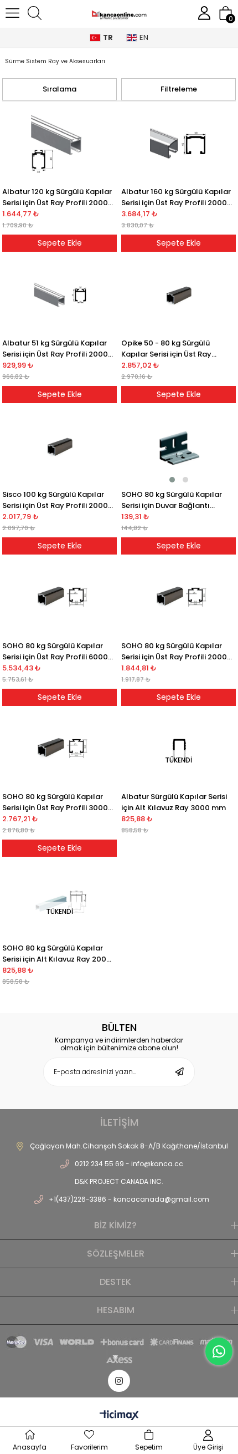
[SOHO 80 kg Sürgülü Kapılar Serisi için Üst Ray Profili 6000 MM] (59, 598)
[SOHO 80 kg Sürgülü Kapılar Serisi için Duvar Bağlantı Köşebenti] (178, 447)
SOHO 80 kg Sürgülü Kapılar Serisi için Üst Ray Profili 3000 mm (55, 802)
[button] (172, 479)
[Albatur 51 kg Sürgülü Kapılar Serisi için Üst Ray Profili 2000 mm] (59, 295)
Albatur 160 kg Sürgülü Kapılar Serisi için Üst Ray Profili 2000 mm (176, 197)
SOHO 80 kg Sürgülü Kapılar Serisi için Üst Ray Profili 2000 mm (174, 651)
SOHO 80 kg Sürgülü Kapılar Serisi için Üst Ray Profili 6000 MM (55, 651)
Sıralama (59, 89)
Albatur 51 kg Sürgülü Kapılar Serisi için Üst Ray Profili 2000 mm (55, 349)
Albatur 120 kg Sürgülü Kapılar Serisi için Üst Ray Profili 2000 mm (57, 197)
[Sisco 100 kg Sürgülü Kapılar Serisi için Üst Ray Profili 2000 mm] (59, 447)
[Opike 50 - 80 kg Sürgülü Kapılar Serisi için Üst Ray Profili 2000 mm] (178, 295)
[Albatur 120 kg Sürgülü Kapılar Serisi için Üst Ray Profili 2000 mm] (59, 144)
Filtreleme (179, 89)
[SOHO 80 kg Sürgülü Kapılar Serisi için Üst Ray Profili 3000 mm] (59, 749)
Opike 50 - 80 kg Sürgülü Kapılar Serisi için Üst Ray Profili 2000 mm (166, 349)
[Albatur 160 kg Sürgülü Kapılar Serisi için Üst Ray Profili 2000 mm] (178, 144)
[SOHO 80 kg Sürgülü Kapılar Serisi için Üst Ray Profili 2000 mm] (178, 598)
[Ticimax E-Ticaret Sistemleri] (119, 1416)
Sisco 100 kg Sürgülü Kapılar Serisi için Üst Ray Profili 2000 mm (55, 500)
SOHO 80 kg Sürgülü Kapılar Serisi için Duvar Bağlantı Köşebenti (171, 500)
